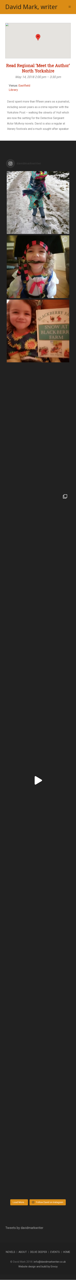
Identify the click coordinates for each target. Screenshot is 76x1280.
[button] (38, 37)
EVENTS (55, 1252)
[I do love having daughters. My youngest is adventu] (38, 1101)
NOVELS (10, 1252)
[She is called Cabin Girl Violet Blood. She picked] (38, 266)
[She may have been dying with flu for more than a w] (38, 523)
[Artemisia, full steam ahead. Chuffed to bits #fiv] (38, 780)
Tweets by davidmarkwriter (24, 1228)
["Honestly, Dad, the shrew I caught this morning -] (38, 652)
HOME (66, 1252)
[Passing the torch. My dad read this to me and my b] (38, 331)
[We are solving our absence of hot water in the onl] (38, 395)
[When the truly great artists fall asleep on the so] (38, 1037)
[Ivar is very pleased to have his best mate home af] (38, 973)
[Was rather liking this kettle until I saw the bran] (38, 587)
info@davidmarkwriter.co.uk (50, 1261)
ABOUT (23, 1252)
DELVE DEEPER (38, 1252)
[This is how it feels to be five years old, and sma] (38, 844)
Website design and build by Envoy (38, 1266)
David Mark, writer (31, 7)
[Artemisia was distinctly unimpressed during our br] (38, 202)
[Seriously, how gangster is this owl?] (38, 908)
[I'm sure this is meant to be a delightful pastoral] (38, 716)
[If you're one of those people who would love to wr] (38, 459)
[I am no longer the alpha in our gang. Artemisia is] (38, 1165)
